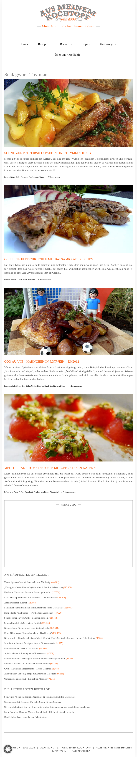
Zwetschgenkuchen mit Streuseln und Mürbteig (27, 582)
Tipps (85, 44)
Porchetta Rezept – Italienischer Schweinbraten (27, 663)
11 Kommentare (75, 386)
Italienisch (8, 492)
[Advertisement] (68, 536)
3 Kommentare (69, 492)
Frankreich (8, 386)
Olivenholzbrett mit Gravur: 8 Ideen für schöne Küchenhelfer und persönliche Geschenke (47, 707)
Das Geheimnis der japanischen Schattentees (25, 717)
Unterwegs (107, 44)
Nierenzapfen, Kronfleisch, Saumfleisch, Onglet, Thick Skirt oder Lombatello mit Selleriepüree (49, 638)
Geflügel (45, 386)
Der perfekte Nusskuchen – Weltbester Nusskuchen (28, 612)
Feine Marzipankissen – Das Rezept (21, 648)
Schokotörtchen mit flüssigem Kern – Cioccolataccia (29, 643)
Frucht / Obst (9, 177)
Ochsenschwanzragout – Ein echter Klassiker (25, 678)
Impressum (59, 751)
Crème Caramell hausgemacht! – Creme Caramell (28, 668)
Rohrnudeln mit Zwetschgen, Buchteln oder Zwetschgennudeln (34, 658)
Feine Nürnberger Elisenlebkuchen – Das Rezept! (28, 633)
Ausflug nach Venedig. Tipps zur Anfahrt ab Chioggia (30, 673)
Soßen (21, 492)
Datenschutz (81, 751)
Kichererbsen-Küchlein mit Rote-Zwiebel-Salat (27, 628)
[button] (8, 749)
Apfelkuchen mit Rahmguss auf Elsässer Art (25, 653)
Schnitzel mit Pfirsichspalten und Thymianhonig (47, 153)
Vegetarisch (55, 492)
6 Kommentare (44, 279)
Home (25, 44)
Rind (25, 279)
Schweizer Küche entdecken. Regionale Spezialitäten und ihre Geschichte (39, 696)
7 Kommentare (54, 177)
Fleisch (7, 279)
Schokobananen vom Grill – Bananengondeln (26, 617)
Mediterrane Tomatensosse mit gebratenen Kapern (50, 468)
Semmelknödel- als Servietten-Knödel (22, 623)
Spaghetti (29, 492)
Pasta (16, 492)
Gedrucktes (35, 386)
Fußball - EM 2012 (22, 386)
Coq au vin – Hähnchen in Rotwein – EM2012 (41, 361)
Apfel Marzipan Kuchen (15, 602)
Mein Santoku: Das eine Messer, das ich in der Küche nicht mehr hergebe (39, 712)
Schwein (24, 177)
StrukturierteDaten (36, 177)
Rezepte (43, 44)
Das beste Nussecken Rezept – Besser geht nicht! (27, 592)
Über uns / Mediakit (68, 54)
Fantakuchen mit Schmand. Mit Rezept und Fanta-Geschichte (34, 607)
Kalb (18, 177)
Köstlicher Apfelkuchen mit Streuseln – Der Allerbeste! (30, 597)
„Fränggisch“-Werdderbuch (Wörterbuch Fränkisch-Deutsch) (33, 587)
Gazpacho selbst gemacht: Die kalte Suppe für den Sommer (32, 702)
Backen (65, 44)
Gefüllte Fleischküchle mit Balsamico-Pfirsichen (48, 259)
